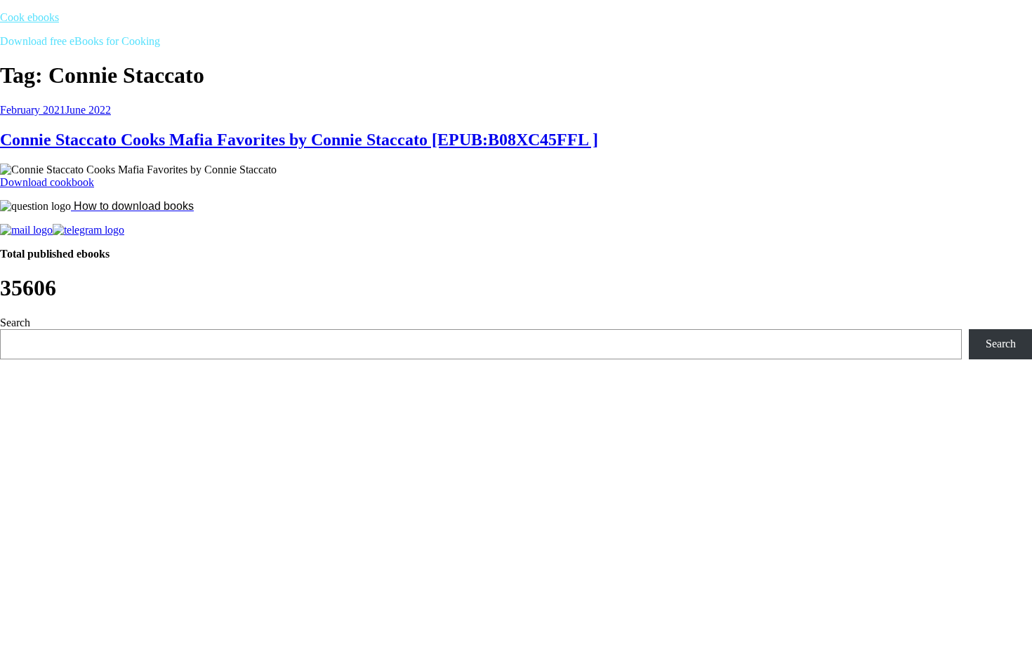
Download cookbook (47, 182)
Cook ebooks (29, 17)
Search (15, 322)
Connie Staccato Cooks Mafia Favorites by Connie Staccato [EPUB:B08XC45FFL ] (299, 140)
